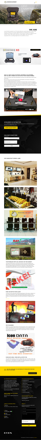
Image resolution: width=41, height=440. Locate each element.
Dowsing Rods (24, 389)
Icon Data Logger (25, 386)
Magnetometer (25, 383)
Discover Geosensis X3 (35, 49)
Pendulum (24, 390)
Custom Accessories (25, 392)
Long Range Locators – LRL (26, 387)
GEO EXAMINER (27, 8)
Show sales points (10, 127)
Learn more (7, 298)
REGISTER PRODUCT (32, 373)
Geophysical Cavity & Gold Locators (28, 381)
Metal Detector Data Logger (27, 384)
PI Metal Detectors (25, 380)
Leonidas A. (35, 437)
